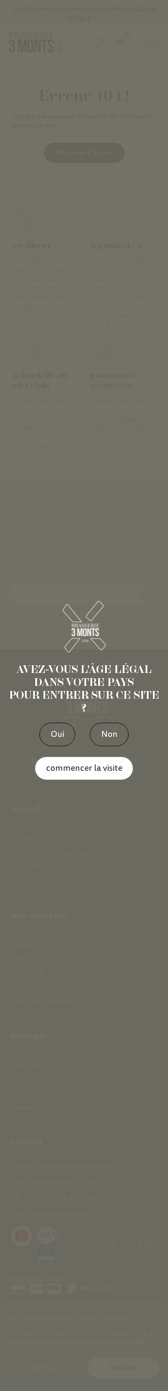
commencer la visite (84, 768)
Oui (57, 734)
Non (109, 734)
